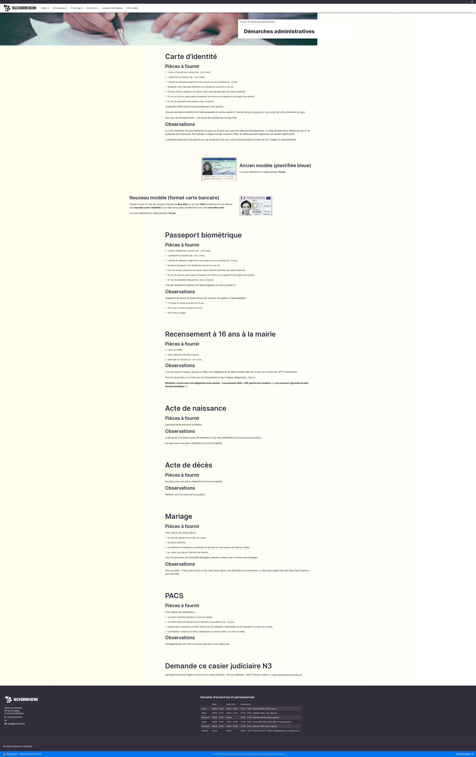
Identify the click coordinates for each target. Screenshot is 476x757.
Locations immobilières (112, 8)
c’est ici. (251, 377)
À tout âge (76, 8)
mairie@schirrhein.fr (16, 723)
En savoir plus (463, 754)
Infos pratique (59, 8)
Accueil (243, 22)
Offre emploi (132, 8)
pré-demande (255, 112)
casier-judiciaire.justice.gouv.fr (287, 674)
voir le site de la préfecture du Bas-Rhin (216, 117)
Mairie (44, 8)
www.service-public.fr (250, 437)
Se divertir (91, 8)
